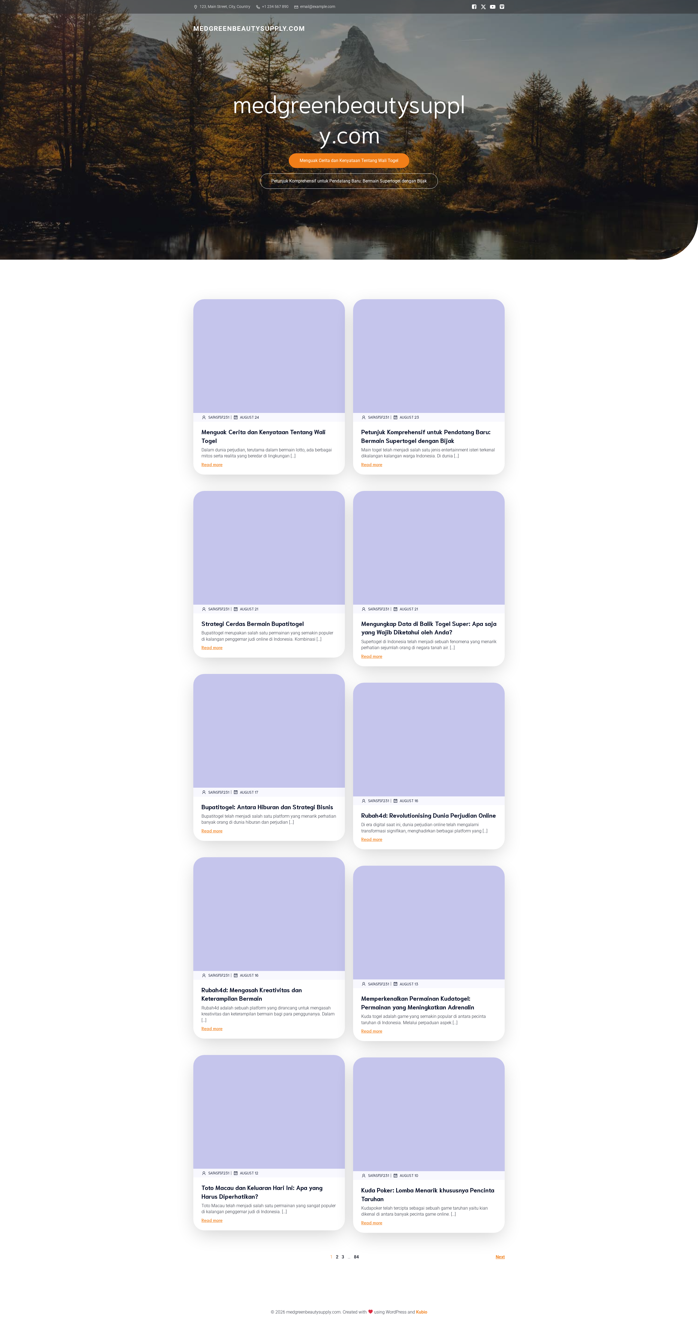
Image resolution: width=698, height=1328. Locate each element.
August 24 (249, 417)
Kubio (421, 1312)
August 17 (249, 792)
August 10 (409, 1175)
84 (356, 1257)
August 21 (249, 609)
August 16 (409, 800)
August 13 (409, 984)
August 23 (409, 417)
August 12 (249, 1173)
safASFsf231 (218, 417)
